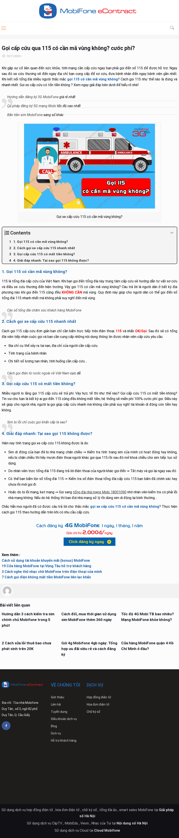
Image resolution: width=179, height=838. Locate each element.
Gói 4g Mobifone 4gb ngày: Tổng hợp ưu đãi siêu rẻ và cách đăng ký (89, 649)
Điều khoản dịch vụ (64, 719)
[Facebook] (6, 725)
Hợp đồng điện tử (99, 697)
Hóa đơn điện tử (98, 704)
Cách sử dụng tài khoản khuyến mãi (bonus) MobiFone (46, 560)
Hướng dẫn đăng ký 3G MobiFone (33, 97)
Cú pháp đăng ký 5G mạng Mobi (31, 106)
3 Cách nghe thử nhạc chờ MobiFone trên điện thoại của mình (52, 572)
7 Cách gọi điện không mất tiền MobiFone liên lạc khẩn (46, 577)
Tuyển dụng (59, 711)
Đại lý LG (102, 793)
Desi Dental (107, 774)
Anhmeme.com (129, 780)
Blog (54, 726)
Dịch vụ (56, 733)
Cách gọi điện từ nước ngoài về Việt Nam (38, 373)
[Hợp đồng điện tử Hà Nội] (87, 11)
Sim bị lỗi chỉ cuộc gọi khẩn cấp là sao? (37, 422)
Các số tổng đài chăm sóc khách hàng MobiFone (44, 310)
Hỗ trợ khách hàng (63, 740)
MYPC (112, 780)
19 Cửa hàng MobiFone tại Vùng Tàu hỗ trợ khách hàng (46, 566)
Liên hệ (56, 704)
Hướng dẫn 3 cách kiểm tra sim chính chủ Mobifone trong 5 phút (28, 620)
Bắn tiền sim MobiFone (25, 115)
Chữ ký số (93, 711)
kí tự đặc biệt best (122, 793)
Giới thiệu (57, 697)
